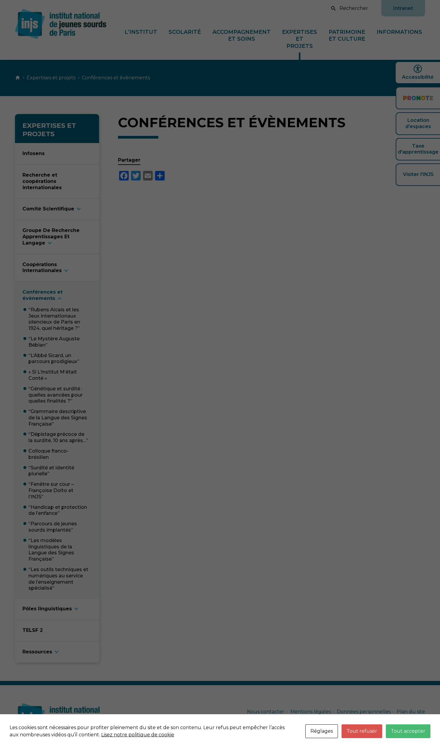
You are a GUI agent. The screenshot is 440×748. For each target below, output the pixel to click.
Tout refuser (362, 731)
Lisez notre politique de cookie (137, 735)
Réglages (321, 731)
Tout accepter (408, 731)
